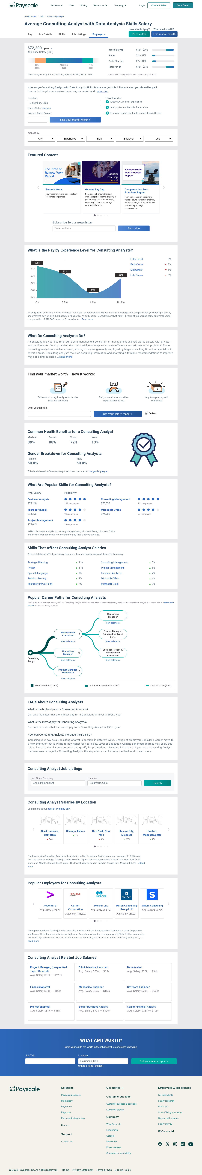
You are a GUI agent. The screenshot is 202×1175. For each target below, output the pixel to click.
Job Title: (30, 1055)
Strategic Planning (38, 562)
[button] (29, 34)
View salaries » (68, 641)
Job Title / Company (42, 778)
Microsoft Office (111, 509)
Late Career (136, 275)
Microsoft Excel (37, 509)
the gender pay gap (98, 471)
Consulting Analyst (55, 16)
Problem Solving (37, 578)
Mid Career (136, 269)
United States (30, 16)
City (40, 138)
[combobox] (64, 103)
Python (31, 567)
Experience (70, 138)
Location (92, 778)
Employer (128, 138)
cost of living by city (59, 808)
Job (41, 16)
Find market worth (164, 34)
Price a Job (139, 34)
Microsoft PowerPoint (40, 583)
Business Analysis (38, 499)
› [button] (164, 187)
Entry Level (136, 259)
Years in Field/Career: (39, 113)
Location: (33, 98)
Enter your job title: (38, 407)
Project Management (40, 520)
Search (158, 783)
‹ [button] (38, 187)
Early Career (137, 264)
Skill (99, 138)
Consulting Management (115, 499)
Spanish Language (38, 573)
